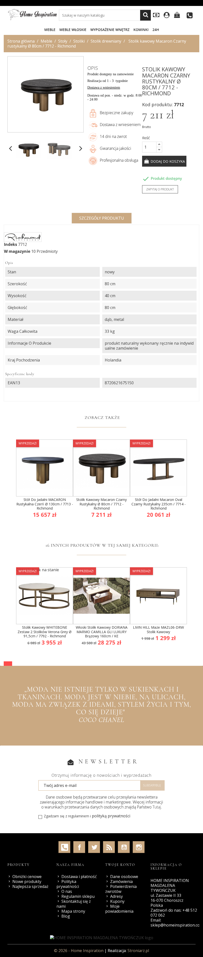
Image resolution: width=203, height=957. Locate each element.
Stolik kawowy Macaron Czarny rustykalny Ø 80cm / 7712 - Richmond (101, 504)
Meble (49, 29)
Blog (65, 916)
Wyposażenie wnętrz (109, 29)
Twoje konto (120, 865)
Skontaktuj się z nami (73, 904)
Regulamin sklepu (78, 896)
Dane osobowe (124, 876)
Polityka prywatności (67, 884)
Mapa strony (73, 911)
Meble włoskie (72, 29)
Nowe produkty (26, 881)
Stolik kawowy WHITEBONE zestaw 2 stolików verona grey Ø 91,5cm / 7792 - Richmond (45, 631)
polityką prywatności (111, 816)
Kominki (141, 29)
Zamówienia (121, 881)
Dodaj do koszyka (167, 161)
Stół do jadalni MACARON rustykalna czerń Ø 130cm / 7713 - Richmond (44, 504)
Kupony (117, 901)
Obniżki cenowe (27, 876)
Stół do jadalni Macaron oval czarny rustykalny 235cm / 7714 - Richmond (158, 504)
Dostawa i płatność (79, 876)
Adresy (116, 896)
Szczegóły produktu (101, 218)
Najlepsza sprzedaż (30, 886)
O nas (66, 891)
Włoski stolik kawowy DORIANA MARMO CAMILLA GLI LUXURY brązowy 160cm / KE (101, 631)
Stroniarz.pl (138, 950)
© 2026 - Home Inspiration (79, 950)
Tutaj (156, 807)
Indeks (10, 244)
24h (155, 29)
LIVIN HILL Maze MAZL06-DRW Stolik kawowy (158, 629)
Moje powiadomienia (119, 909)
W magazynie (17, 251)
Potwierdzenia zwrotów (121, 889)
